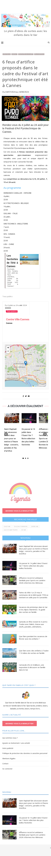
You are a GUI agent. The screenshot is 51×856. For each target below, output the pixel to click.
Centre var (34, 526)
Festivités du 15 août (26, 54)
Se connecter (7, 769)
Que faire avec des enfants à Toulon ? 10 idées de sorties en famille (34, 651)
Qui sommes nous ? (10, 738)
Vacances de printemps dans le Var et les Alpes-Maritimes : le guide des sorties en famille (33, 609)
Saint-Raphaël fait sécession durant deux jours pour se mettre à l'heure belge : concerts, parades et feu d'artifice (33, 550)
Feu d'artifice (39, 54)
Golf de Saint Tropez (11, 530)
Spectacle (6, 54)
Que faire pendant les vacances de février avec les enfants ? (33, 637)
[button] (25, 363)
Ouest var (7, 526)
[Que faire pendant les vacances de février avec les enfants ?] (9, 638)
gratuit (14, 54)
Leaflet (35, 386)
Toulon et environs (20, 526)
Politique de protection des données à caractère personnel (24, 753)
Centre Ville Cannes (17, 319)
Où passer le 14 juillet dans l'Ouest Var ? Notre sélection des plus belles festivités (33, 565)
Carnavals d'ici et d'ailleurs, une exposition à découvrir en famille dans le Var (32, 667)
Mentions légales (8, 758)
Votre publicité (7, 748)
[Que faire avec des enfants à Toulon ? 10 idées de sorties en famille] (9, 653)
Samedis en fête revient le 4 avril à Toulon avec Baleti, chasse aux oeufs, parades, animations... (33, 624)
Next (45, 434)
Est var (23, 530)
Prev (6, 434)
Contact (5, 763)
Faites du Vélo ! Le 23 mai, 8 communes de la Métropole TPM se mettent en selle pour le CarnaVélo (33, 595)
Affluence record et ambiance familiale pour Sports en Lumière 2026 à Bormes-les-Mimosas (32, 580)
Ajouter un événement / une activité (16, 743)
